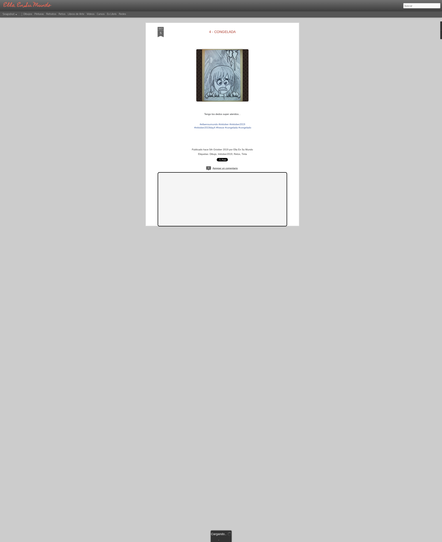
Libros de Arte (76, 14)
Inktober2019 (225, 154)
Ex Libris (112, 14)
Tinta (244, 154)
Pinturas (39, 14)
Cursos (101, 14)
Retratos (51, 14)
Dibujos (27, 14)
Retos (237, 154)
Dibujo (213, 154)
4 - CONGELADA (222, 32)
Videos (90, 14)
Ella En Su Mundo (243, 149)
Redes (122, 14)
